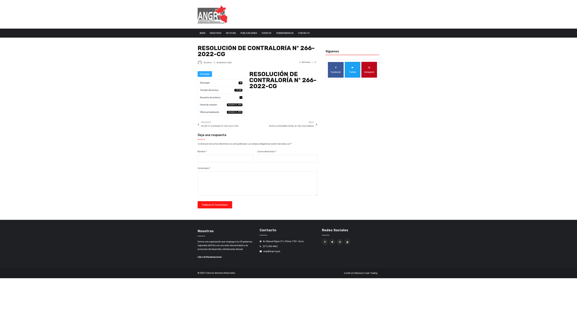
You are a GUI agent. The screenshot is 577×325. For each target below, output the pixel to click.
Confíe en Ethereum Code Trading (360, 273)
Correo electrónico (266, 151)
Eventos (266, 33)
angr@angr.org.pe (271, 251)
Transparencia (284, 33)
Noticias (231, 33)
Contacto (304, 33)
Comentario (204, 168)
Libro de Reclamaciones (210, 257)
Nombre (202, 151)
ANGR (202, 33)
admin (209, 62)
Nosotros (215, 33)
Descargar (205, 74)
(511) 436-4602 (270, 246)
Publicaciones (249, 33)
